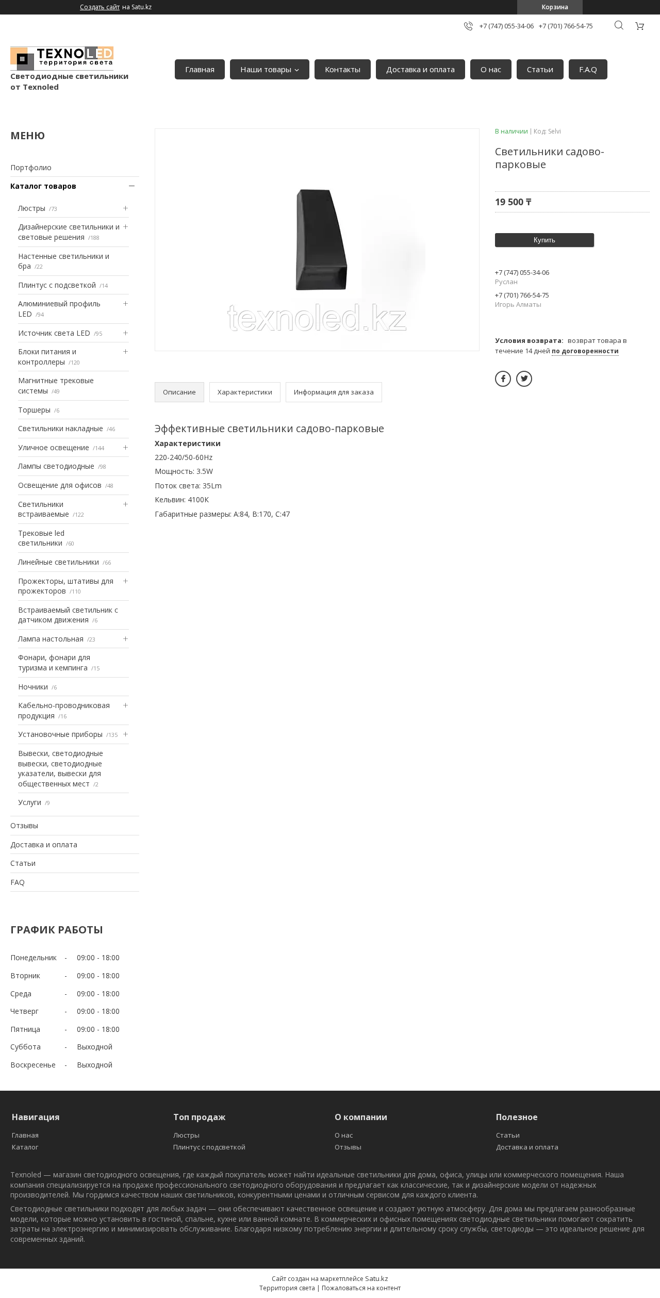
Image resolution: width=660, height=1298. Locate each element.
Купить (544, 240)
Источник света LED (54, 333)
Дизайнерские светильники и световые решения (69, 232)
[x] (524, 379)
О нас (491, 69)
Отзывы (24, 825)
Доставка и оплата (420, 69)
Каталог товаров (43, 186)
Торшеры (34, 410)
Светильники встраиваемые (43, 509)
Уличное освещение (53, 447)
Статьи (540, 69)
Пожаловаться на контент (361, 1288)
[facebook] (503, 379)
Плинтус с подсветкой (57, 285)
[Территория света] (61, 58)
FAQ (17, 882)
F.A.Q (588, 69)
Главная (199, 69)
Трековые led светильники (41, 538)
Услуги (29, 802)
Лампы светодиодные (56, 466)
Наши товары (265, 69)
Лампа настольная (51, 639)
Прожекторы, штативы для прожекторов (65, 586)
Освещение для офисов (60, 485)
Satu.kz (376, 1278)
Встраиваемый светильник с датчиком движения (68, 615)
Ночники (33, 687)
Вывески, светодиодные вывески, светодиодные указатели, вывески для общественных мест (60, 768)
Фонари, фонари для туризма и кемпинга (54, 662)
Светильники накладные (60, 428)
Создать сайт (100, 7)
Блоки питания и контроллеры (47, 357)
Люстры (31, 208)
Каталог (25, 1147)
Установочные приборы (60, 734)
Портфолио (31, 167)
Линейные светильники (58, 562)
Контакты (342, 69)
